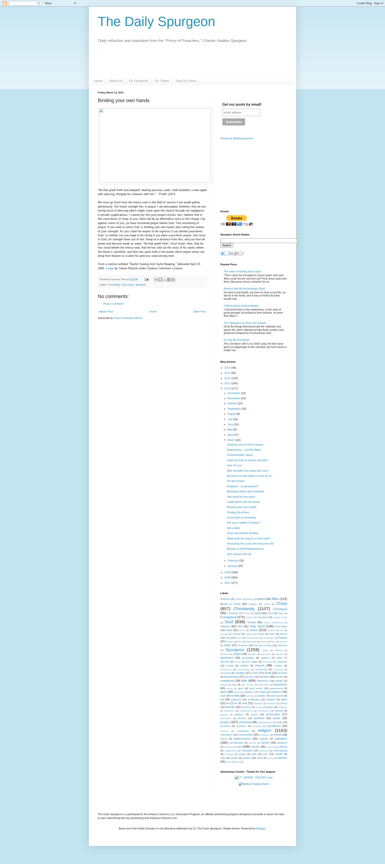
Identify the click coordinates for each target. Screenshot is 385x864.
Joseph (224, 634)
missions (246, 707)
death (268, 673)
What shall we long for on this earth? (249, 538)
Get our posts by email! (241, 104)
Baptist (261, 599)
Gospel (251, 622)
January (232, 566)
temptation (247, 750)
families (279, 680)
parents (279, 710)
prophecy (241, 726)
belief (279, 657)
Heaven (225, 626)
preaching (245, 722)
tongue (242, 754)
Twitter (265, 650)
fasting (223, 684)
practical (259, 718)
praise (277, 718)
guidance (249, 692)
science (252, 743)
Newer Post (106, 311)
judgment (236, 699)
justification (254, 699)
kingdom (270, 699)
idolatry (262, 695)
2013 (227, 372)
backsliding (248, 657)
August (232, 414)
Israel (229, 630)
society (270, 747)
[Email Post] (146, 279)
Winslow (224, 654)
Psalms (282, 637)
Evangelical (228, 617)
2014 (227, 367)
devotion (282, 673)
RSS (240, 641)
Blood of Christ (230, 604)
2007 (227, 582)
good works (256, 688)
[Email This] (156, 279)
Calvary (253, 604)
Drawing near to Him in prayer (245, 444)
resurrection (246, 734)
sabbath (263, 738)
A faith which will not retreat (243, 502)
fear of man (247, 684)
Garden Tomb (280, 617)
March (231, 440)
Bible (275, 599)
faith (244, 680)
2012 (227, 378)
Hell (239, 626)
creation (240, 673)
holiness (276, 691)
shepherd (282, 742)
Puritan (229, 641)
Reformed (251, 641)
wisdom (246, 758)
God (123, 284)
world (260, 758)
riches (223, 738)
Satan (227, 645)
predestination (265, 722)
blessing (224, 661)
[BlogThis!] (160, 279)
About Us (115, 80)
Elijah (281, 613)
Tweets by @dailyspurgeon (236, 138)
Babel (250, 599)
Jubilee (249, 634)
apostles (252, 654)
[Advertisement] (135, 358)
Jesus (254, 630)
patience (239, 714)
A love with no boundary (241, 517)
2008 (227, 577)
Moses (283, 634)
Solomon (282, 645)
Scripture (243, 645)
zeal (238, 762)
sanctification (236, 742)
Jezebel (272, 630)
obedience (229, 711)
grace (223, 691)
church (260, 665)
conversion (261, 669)
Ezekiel (249, 617)
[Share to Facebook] (169, 279)
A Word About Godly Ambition (241, 305)
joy (222, 699)
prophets (257, 726)
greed (237, 692)
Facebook (263, 617)
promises (225, 726)
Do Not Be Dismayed (236, 339)
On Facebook (138, 80)
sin (239, 746)
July (230, 419)
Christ (281, 603)
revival (278, 734)
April (230, 434)
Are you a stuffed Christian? (243, 522)
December (234, 393)
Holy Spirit (257, 626)
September (234, 408)
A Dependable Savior (240, 455)
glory (240, 688)
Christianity (114, 284)
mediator (271, 703)
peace (254, 714)
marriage (258, 703)
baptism (265, 657)
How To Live (234, 465)
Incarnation (281, 626)
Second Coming (262, 645)
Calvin (267, 604)
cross (255, 673)
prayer (130, 284)
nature (269, 707)
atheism (280, 654)
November (234, 398)
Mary (272, 634)
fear (234, 684)
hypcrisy (250, 696)
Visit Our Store (186, 80)
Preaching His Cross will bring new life (250, 543)
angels (237, 654)
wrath (228, 762)
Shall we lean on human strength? (247, 460)
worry (270, 758)
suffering (282, 746)
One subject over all (239, 554)
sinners (255, 746)
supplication (231, 750)
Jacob (242, 630)
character (282, 661)
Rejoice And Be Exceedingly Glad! (244, 288)
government (276, 688)
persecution (273, 714)
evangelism (227, 680)
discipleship (231, 676)
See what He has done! (241, 496)
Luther (260, 634)
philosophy (225, 718)
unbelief (279, 754)
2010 (227, 388)
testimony (264, 750)
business (267, 661)
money (259, 707)
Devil (270, 613)
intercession (276, 695)
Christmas (232, 613)
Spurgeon (140, 284)
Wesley (279, 650)
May (230, 429)
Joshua (236, 634)
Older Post (199, 311)
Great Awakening (273, 622)
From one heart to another (242, 533)
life (235, 703)
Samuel (283, 641)
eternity (279, 676)
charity (230, 665)
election (264, 676)
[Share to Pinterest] (173, 279)
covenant (225, 673)
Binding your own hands (241, 507)
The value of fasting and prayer (242, 271)
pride (279, 722)
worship (282, 757)
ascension (266, 654)
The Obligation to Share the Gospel (245, 323)
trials (253, 754)
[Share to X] (164, 279)
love (244, 703)
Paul (228, 637)
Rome (264, 641)
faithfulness (263, 680)
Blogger (261, 828)
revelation (264, 735)
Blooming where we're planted (245, 491)
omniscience (264, 711)
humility (235, 695)
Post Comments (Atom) (128, 318)
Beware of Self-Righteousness (245, 548)
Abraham (225, 599)
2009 (227, 572)
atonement (226, 657)
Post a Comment (113, 303)
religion (265, 730)
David (257, 613)
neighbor (282, 707)
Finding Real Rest (238, 512)
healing (262, 692)
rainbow (224, 731)
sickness (228, 747)
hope (223, 695)
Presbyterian (252, 638)
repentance (226, 734)
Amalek (238, 599)
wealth (233, 758)
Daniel (246, 613)
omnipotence (246, 711)
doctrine (249, 676)
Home (98, 80)
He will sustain (236, 481)
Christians (280, 609)
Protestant (268, 638)
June (230, 424)
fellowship (263, 684)
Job (282, 630)
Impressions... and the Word (244, 449)
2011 (227, 383)
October (232, 403)
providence (274, 726)
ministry (230, 707)
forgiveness (280, 684)
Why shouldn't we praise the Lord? (248, 470)
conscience (226, 669)
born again (252, 661)
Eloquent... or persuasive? (243, 486)
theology (229, 754)
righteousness (242, 738)
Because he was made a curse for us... (250, 475)
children (244, 665)
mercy (283, 703)
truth (265, 754)
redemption (243, 731)
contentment (243, 669)
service (265, 742)
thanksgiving (280, 750)
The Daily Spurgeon (156, 21)
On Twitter (162, 80)
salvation (281, 738)
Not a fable (233, 528)
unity (222, 758)
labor (284, 699)
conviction (278, 669)
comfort (278, 665)
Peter (239, 638)
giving (230, 688)
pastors (224, 714)
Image (110, 268)
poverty (242, 718)
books (238, 661)
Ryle (273, 641)
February (233, 560)
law (228, 703)
